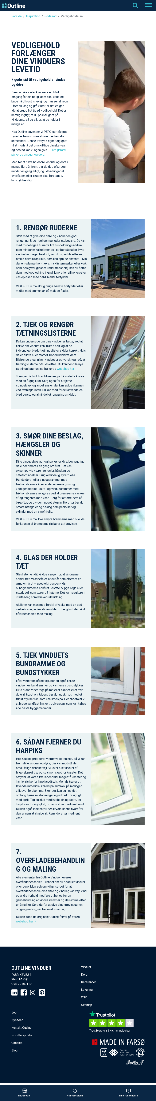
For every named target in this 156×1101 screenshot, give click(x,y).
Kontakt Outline (21, 1027)
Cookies (16, 1043)
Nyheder (17, 1020)
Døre (84, 974)
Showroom (24, 1096)
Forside (16, 16)
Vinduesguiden (75, 1096)
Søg (135, 5)
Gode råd (51, 16)
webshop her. (66, 369)
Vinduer (86, 967)
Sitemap (86, 1005)
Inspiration (33, 16)
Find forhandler (128, 1096)
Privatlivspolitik (21, 1035)
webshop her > (26, 921)
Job (14, 1012)
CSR (84, 997)
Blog (14, 1050)
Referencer (88, 982)
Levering (87, 990)
